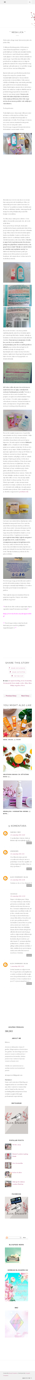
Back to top (27, 1378)
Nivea (23, 685)
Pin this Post (19, 676)
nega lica (17, 685)
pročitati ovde (23, 492)
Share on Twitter (18, 672)
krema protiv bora (9, 683)
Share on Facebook (18, 668)
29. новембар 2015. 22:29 (17, 896)
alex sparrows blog (14, 681)
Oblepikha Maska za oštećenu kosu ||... (16, 775)
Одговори (29, 842)
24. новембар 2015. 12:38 (17, 880)
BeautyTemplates (13, 1373)
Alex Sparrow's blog (19, 877)
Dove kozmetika (17, 1163)
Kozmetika (28, 681)
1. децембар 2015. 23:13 (17, 966)
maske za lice (20, 683)
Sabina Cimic (15, 832)
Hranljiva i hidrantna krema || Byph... (17, 812)
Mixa (26, 683)
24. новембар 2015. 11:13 (17, 854)
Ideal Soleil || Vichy (12, 739)
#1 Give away (16, 1145)
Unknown (14, 851)
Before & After (17, 1172)
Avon (22, 681)
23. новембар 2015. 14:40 (17, 835)
